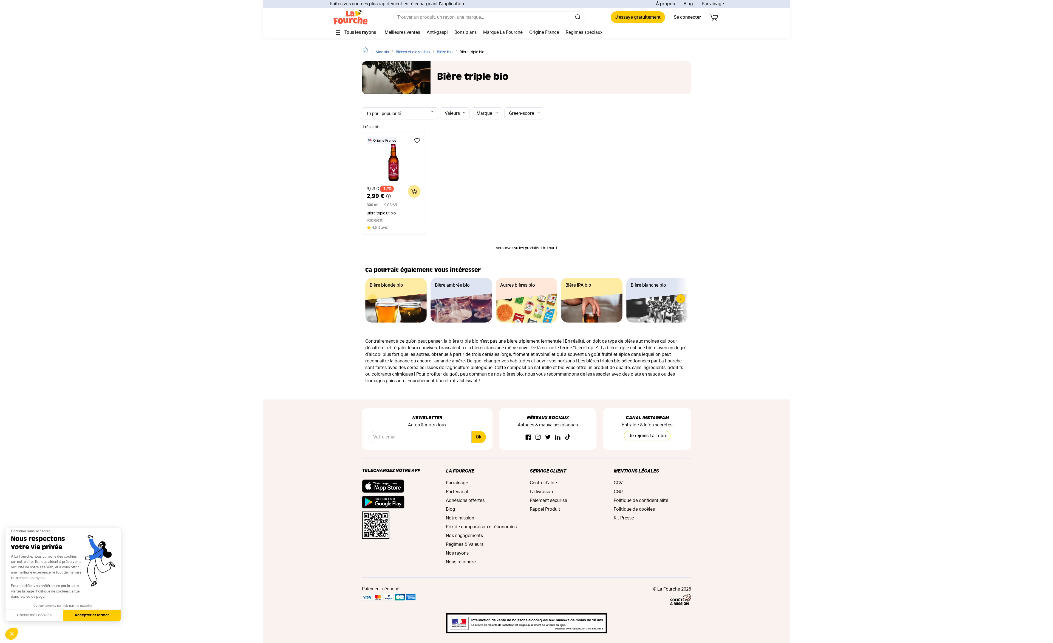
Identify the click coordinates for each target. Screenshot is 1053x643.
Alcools (382, 52)
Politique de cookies (634, 509)
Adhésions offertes (465, 500)
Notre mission (460, 518)
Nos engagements (464, 535)
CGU (618, 492)
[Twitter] (548, 437)
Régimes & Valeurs (464, 544)
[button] (680, 298)
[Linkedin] (558, 437)
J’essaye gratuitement (638, 17)
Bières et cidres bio (413, 52)
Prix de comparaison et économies (481, 527)
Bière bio (445, 52)
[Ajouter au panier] (414, 191)
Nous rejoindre (461, 562)
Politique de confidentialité (641, 500)
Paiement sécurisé (548, 500)
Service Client (548, 470)
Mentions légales (636, 470)
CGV (618, 483)
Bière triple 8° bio (381, 213)
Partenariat (457, 492)
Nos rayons (457, 553)
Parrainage (713, 4)
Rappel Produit (545, 509)
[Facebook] (528, 437)
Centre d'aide (543, 483)
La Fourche (460, 470)
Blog (688, 4)
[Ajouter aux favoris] (417, 140)
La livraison (541, 492)
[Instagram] (538, 437)
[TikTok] (568, 437)
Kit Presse (624, 518)
